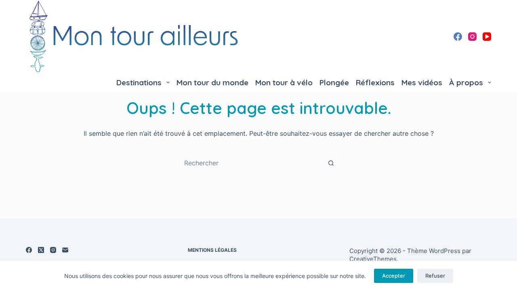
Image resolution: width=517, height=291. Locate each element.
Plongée (334, 82)
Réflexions (375, 82)
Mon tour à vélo (284, 82)
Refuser (435, 275)
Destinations (139, 82)
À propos (466, 82)
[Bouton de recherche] (331, 163)
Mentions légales (212, 250)
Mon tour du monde (212, 82)
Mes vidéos (421, 82)
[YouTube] (487, 36)
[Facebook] (458, 36)
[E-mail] (65, 250)
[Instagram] (472, 36)
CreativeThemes (373, 259)
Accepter (393, 275)
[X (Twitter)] (41, 250)
